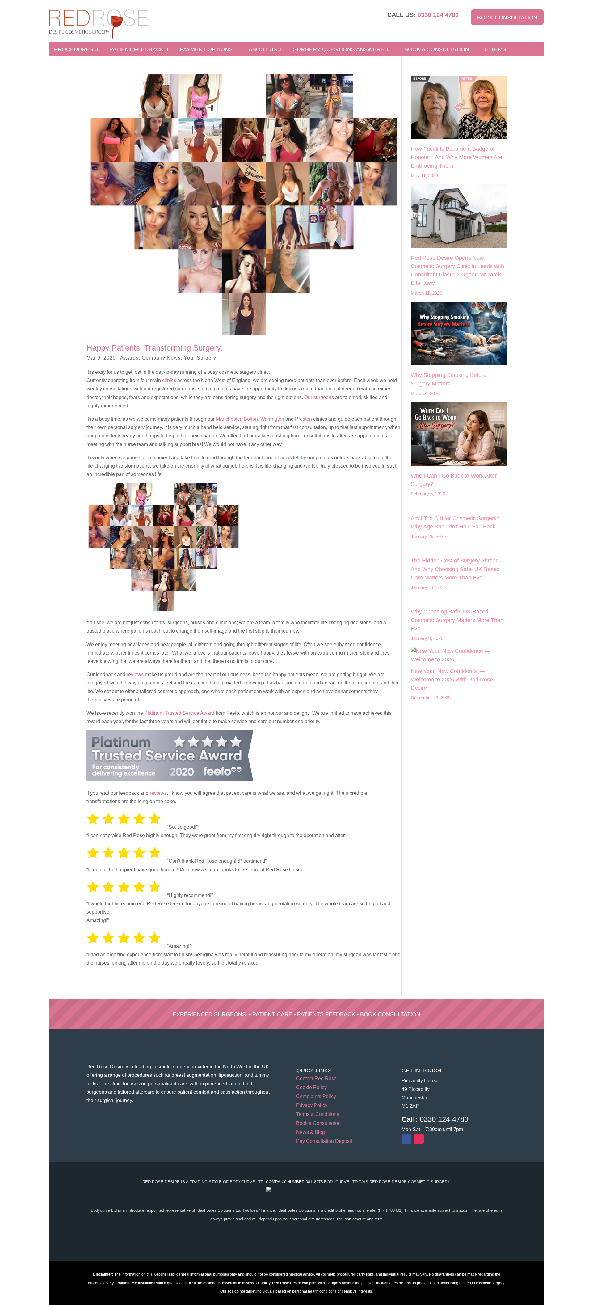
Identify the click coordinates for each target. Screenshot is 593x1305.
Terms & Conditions (317, 1114)
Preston (303, 419)
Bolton (251, 419)
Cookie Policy (311, 1087)
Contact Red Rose (316, 1078)
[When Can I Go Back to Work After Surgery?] (459, 435)
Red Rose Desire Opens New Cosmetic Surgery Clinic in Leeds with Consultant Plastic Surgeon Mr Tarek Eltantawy (457, 270)
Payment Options (206, 50)
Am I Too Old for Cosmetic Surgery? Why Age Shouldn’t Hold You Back (455, 522)
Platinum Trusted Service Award (179, 713)
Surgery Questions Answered (340, 50)
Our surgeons (319, 397)
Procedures (73, 50)
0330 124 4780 (438, 14)
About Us (263, 50)
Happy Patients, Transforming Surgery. (154, 347)
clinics (168, 380)
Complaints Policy (316, 1096)
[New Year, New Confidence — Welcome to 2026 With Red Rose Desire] (459, 655)
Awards (129, 357)
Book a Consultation (436, 50)
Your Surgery (200, 357)
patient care (272, 1014)
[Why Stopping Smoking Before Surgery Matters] (459, 335)
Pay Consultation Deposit (324, 1141)
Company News (161, 357)
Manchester (228, 419)
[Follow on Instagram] (419, 1139)
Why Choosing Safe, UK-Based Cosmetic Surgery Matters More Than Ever (457, 619)
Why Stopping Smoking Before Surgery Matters (448, 379)
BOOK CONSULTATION (507, 18)
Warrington (272, 419)
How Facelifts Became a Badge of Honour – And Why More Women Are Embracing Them (456, 157)
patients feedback (326, 1014)
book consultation (390, 1014)
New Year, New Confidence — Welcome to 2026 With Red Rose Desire (452, 679)
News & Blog (310, 1132)
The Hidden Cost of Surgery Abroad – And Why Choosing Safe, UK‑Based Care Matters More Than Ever (457, 569)
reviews (283, 457)
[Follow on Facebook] (406, 1139)
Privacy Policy (311, 1105)
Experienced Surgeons (209, 1014)
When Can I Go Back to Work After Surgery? (454, 480)
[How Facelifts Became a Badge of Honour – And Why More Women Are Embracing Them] (459, 109)
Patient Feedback (136, 50)
